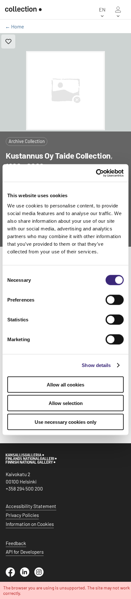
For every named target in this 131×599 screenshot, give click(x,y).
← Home (14, 26)
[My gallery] (118, 9)
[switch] (115, 300)
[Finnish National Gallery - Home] (23, 9)
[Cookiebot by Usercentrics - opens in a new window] (96, 173)
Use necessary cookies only (65, 421)
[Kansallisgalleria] (31, 462)
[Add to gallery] (8, 41)
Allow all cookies (65, 384)
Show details (96, 365)
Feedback (16, 543)
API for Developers (25, 552)
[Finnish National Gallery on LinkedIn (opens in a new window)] (27, 575)
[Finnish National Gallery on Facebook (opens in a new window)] (13, 575)
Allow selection (66, 403)
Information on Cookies (30, 524)
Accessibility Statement (31, 506)
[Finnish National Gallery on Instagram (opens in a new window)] (41, 575)
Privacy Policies (22, 515)
